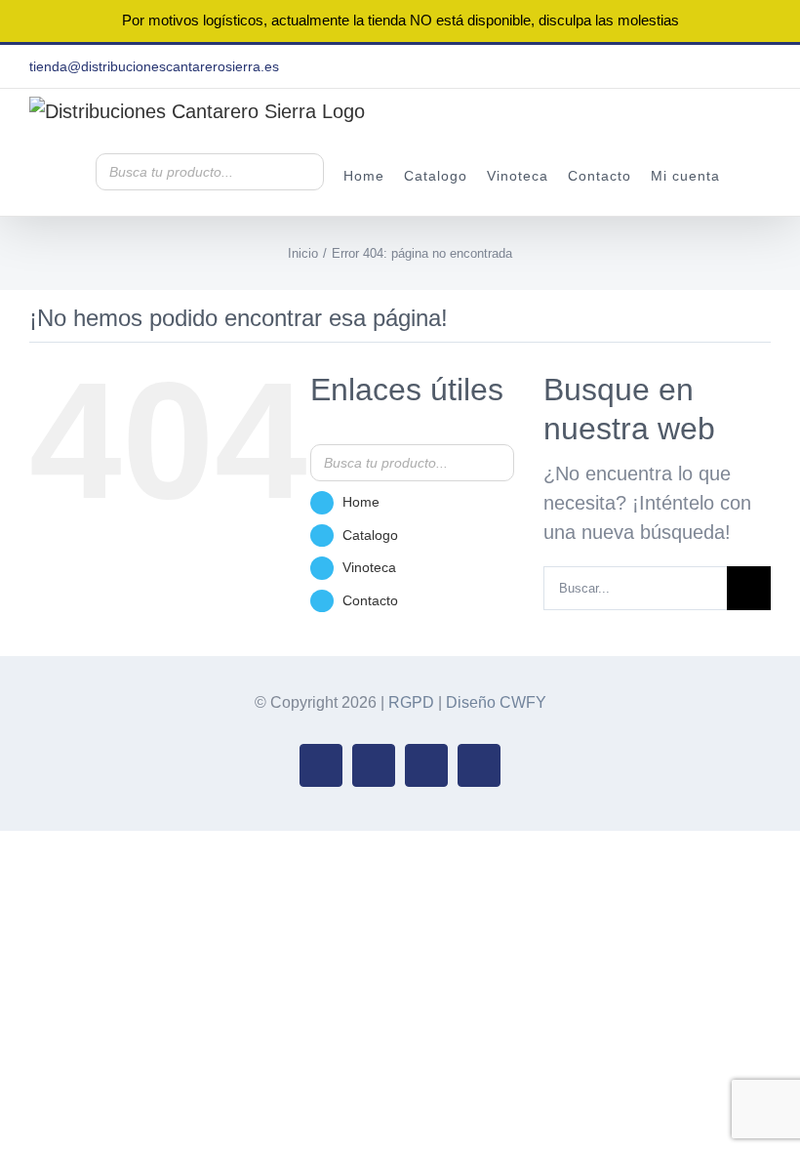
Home (361, 502)
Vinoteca (369, 567)
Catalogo (370, 535)
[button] (745, 175)
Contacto (370, 600)
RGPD (411, 702)
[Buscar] (303, 171)
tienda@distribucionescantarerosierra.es (154, 66)
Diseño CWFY (496, 702)
